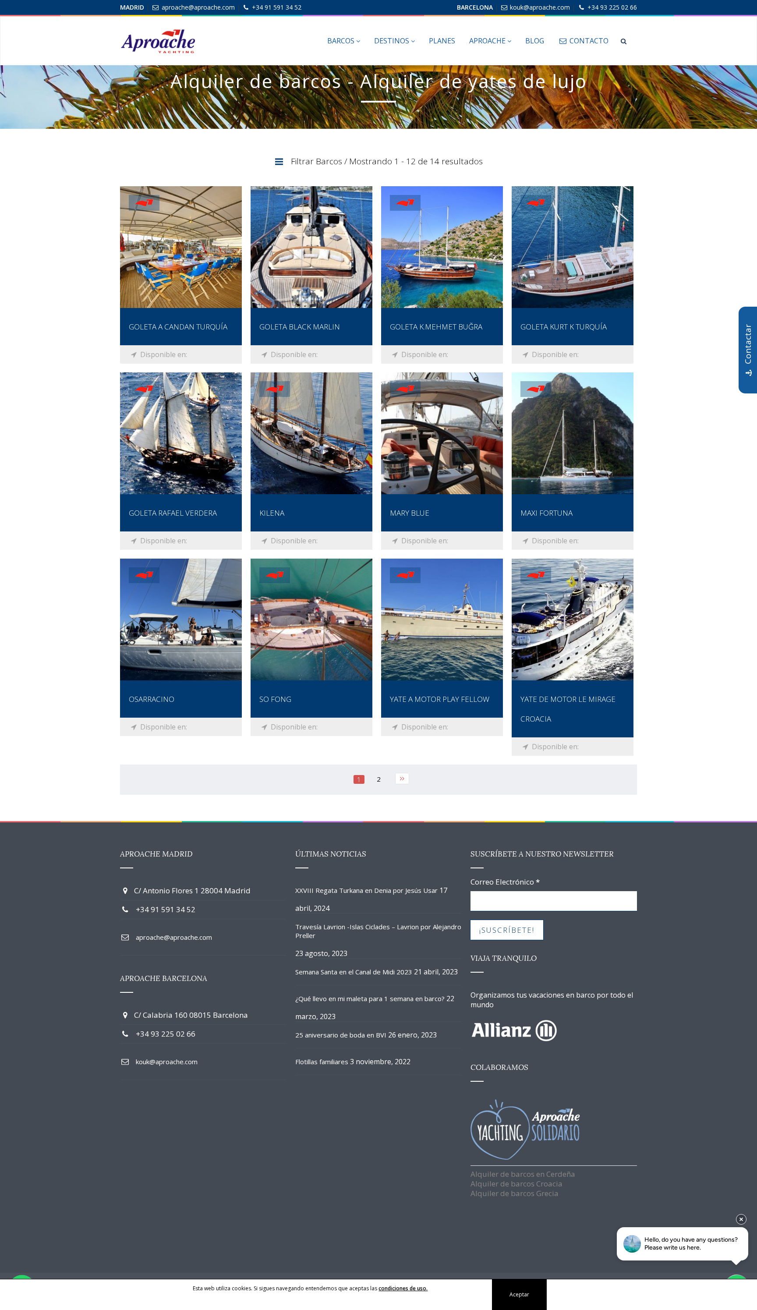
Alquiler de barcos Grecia (514, 1193)
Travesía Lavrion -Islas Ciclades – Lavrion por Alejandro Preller (378, 931)
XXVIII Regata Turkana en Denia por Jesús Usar (366, 890)
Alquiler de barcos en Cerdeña (522, 1174)
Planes (442, 41)
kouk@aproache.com (540, 7)
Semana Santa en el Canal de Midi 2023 (353, 971)
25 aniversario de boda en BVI (340, 1034)
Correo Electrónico (505, 882)
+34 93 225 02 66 (612, 7)
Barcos (341, 41)
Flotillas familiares (321, 1061)
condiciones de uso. (403, 1288)
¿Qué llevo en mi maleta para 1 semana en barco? (370, 998)
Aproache (488, 41)
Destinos (392, 41)
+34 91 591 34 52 (276, 7)
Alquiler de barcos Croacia (516, 1184)
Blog (534, 41)
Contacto (588, 41)
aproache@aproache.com (198, 7)
